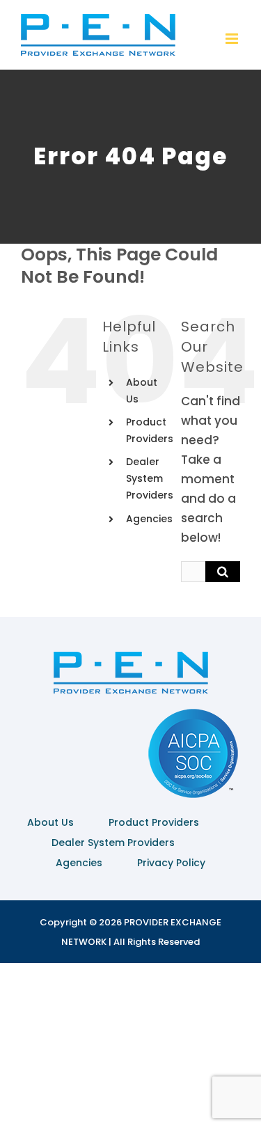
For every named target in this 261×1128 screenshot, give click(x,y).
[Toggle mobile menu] (233, 38)
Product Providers (154, 822)
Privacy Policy (171, 863)
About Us (50, 822)
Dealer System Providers (149, 478)
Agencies (149, 519)
